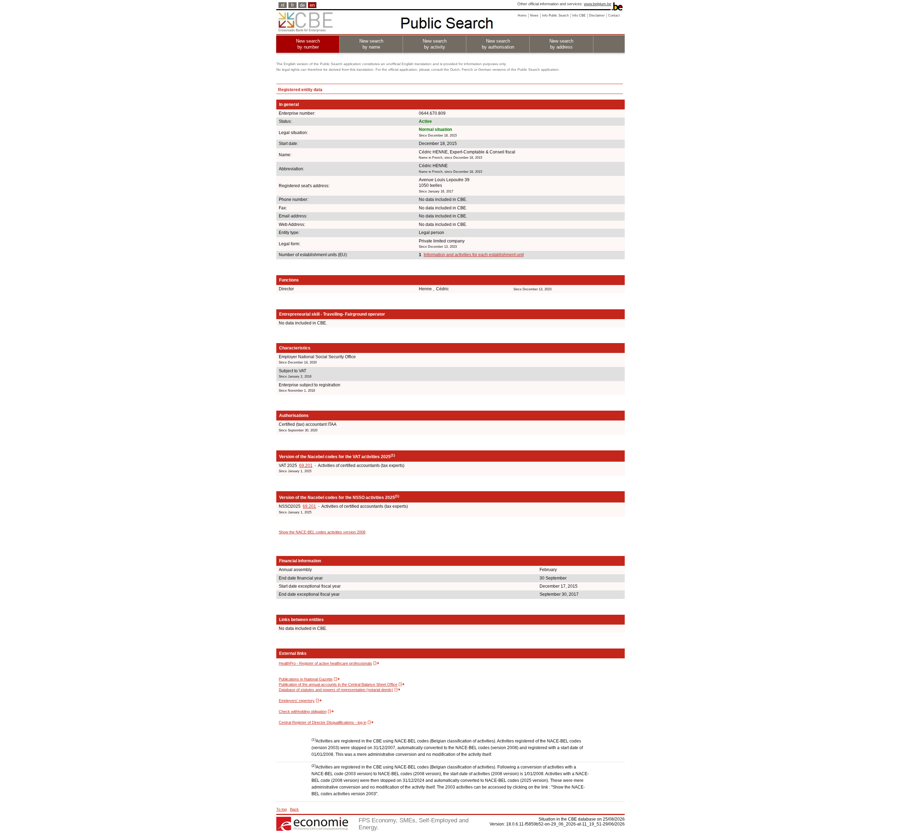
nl (282, 5)
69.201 (306, 465)
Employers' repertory (297, 700)
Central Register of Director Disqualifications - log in (322, 722)
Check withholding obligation (303, 711)
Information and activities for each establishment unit (474, 254)
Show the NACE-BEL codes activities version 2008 (322, 532)
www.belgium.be (597, 4)
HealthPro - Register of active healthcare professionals (325, 663)
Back (294, 809)
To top (281, 809)
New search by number (308, 44)
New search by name (371, 44)
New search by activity (435, 44)
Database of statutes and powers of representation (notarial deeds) (336, 690)
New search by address (561, 44)
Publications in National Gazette (306, 679)
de (302, 5)
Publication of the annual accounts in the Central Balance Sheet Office (338, 684)
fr (292, 5)
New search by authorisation (498, 44)
